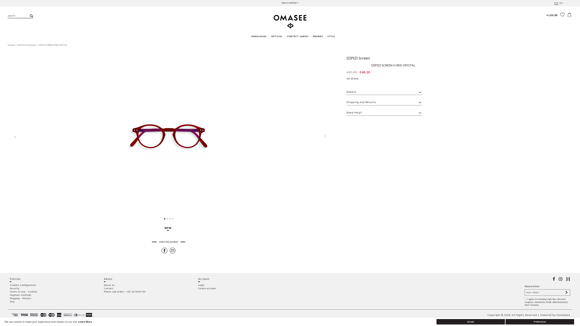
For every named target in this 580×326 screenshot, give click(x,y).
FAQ (12, 301)
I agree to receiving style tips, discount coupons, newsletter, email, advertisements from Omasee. (546, 302)
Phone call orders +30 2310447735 (125, 291)
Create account (207, 288)
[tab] (384, 90)
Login (201, 285)
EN (556, 2)
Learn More (85, 321)
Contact (108, 288)
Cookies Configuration (23, 285)
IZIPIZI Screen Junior (27, 45)
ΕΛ (561, 2)
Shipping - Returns (20, 298)
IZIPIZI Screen (358, 58)
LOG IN (552, 15)
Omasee (12, 45)
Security (14, 288)
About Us (109, 285)
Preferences (540, 321)
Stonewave (563, 314)
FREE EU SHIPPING (289, 3)
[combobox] (20, 15)
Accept (470, 321)
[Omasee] (290, 20)
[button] (14, 136)
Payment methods (20, 295)
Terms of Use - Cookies (23, 291)
